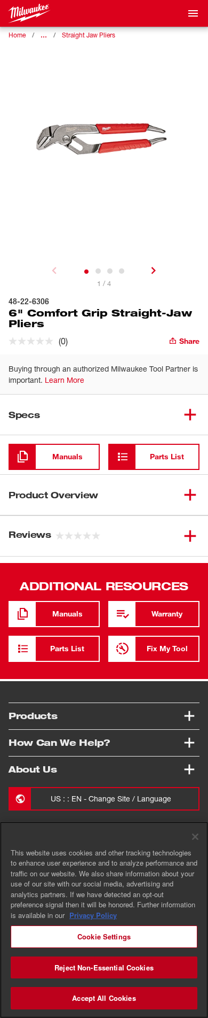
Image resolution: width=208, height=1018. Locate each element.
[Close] (195, 837)
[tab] (86, 271)
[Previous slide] (54, 270)
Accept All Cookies (103, 998)
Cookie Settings (104, 936)
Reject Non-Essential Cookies (104, 967)
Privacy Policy (93, 915)
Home (17, 35)
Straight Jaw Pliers (88, 35)
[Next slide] (153, 270)
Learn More (64, 379)
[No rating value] (34, 341)
